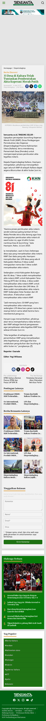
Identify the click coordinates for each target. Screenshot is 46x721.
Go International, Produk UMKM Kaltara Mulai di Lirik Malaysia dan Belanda (13, 403)
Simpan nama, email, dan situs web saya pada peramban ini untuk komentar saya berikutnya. (21, 534)
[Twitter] (18, 369)
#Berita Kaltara (11, 641)
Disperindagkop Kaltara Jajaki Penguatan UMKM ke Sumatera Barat (33, 476)
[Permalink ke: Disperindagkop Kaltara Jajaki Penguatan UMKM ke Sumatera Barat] (33, 466)
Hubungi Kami (8, 713)
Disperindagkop (9, 87)
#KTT (7, 674)
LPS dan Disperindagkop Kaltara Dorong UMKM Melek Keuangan (31, 403)
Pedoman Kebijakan (10, 715)
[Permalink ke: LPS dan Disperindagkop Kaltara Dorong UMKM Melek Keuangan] (33, 444)
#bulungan (9, 660)
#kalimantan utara (12, 650)
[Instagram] (23, 369)
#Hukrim (8, 665)
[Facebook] (14, 369)
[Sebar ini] (27, 86)
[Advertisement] (23, 41)
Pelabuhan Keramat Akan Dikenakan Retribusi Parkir (34, 379)
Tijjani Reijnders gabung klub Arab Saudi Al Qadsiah (24, 624)
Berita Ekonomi (10, 72)
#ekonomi (9, 684)
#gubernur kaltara (12, 670)
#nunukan (9, 655)
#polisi (7, 679)
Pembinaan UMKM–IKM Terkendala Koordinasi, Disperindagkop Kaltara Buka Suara (12, 395)
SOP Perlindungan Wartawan (13, 717)
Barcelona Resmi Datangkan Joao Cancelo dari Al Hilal (21, 610)
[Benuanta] (23, 3)
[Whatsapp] (40, 86)
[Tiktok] (32, 369)
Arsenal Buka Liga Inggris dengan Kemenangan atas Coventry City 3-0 (22, 596)
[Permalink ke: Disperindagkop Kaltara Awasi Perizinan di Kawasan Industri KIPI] (13, 466)
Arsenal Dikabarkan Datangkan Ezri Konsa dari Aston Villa (22, 617)
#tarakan (8, 646)
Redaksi (18, 711)
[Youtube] (28, 369)
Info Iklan (28, 711)
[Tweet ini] (31, 86)
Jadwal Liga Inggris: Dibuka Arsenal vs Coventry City (23, 603)
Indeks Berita (7, 711)
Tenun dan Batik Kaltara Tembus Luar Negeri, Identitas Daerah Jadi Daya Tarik (33, 395)
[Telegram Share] (35, 86)
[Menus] (4, 3)
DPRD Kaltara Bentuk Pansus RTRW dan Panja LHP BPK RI (12, 379)
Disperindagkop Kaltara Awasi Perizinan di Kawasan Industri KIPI (13, 476)
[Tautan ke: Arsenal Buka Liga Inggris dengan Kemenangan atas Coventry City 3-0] (23, 577)
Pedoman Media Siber (25, 713)
